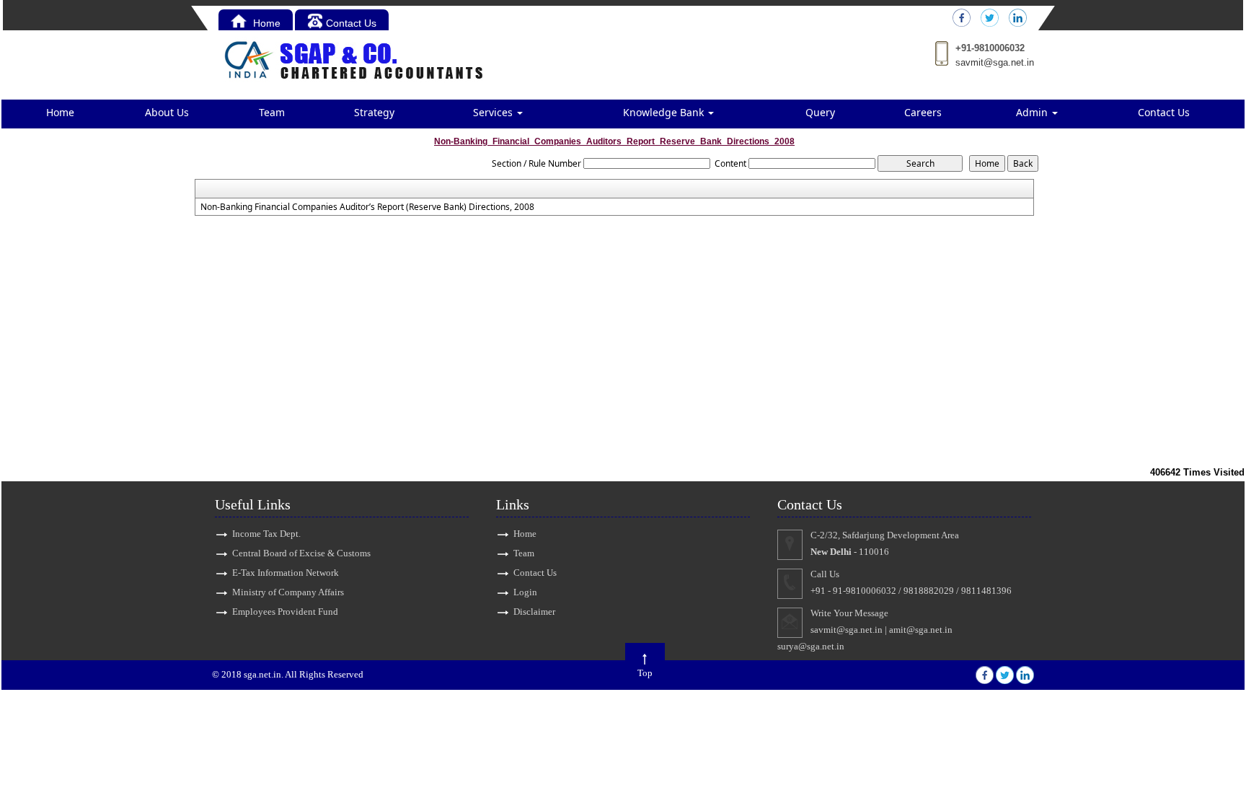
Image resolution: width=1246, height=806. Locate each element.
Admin (1033, 112)
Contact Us (351, 23)
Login (525, 592)
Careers (923, 112)
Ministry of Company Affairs (288, 592)
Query (820, 112)
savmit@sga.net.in (994, 62)
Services (494, 112)
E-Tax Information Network (285, 572)
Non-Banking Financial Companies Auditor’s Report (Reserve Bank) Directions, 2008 (367, 207)
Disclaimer (534, 611)
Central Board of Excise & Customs (301, 553)
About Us (167, 112)
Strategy (374, 112)
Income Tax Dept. (266, 533)
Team (272, 112)
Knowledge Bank (665, 112)
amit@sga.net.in (921, 629)
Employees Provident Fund (285, 611)
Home (265, 23)
